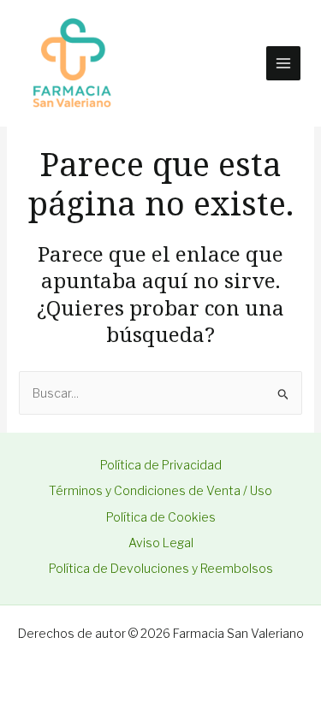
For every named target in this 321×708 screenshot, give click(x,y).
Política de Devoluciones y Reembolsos (161, 568)
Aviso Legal (160, 542)
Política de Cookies (161, 517)
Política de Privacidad (161, 464)
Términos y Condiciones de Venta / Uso (160, 490)
